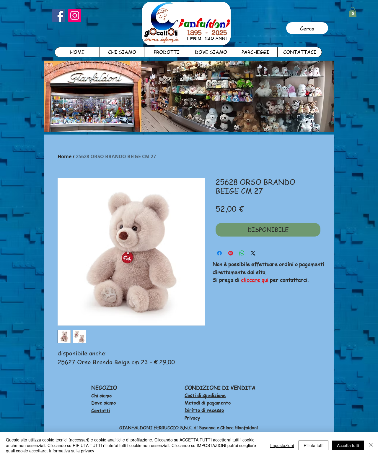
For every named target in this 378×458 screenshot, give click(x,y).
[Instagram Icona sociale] (74, 15)
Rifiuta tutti (313, 445)
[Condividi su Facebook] (219, 253)
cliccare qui (254, 279)
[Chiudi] (370, 445)
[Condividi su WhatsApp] (241, 253)
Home (64, 156)
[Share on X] (253, 253)
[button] (352, 12)
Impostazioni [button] (282, 445)
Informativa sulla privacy (71, 451)
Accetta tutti (348, 445)
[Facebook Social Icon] (58, 15)
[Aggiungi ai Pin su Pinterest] (230, 253)
